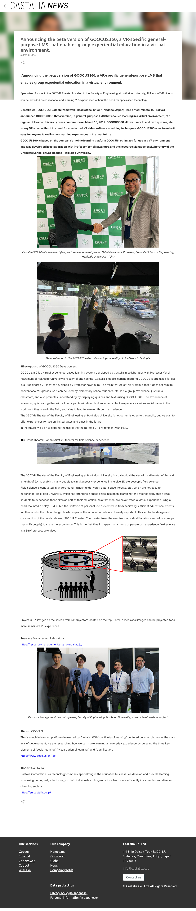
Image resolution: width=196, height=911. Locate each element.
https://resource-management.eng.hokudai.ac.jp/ (51, 644)
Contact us (133, 877)
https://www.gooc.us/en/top (38, 755)
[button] (22, 62)
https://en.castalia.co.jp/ (35, 792)
